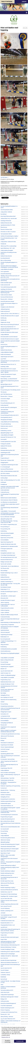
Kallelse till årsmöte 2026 (6, 222)
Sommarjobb (4, 439)
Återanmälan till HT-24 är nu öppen (8, 368)
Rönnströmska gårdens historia (8, 837)
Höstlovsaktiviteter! (5, 490)
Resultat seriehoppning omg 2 (7, 873)
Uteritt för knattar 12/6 (5, 673)
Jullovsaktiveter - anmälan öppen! (8, 596)
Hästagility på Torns (5, 695)
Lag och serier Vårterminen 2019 (8, 1018)
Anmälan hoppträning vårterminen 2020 (9, 904)
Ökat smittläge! (4, 570)
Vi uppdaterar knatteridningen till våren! (9, 464)
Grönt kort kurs (4, 344)
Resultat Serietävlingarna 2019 (7, 1007)
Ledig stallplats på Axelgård (7, 435)
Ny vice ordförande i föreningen (8, 516)
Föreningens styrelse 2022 (6, 548)
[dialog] (14, 1034)
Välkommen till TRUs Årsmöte (7, 883)
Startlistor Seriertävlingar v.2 (7, 581)
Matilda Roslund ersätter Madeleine (8, 497)
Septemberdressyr (5, 630)
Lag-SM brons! (4, 927)
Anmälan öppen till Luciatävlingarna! (9, 407)
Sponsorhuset (4, 979)
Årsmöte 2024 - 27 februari (7, 396)
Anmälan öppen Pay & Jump (7, 881)
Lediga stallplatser (5, 334)
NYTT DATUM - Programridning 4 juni (9, 524)
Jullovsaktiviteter (4, 409)
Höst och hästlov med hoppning (8, 772)
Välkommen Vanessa (5, 840)
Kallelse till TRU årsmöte (6, 446)
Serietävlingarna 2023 (5, 452)
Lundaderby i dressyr (5, 974)
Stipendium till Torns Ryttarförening (8, 699)
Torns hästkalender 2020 (6, 915)
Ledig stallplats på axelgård (7, 269)
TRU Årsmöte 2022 (5, 568)
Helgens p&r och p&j (5, 322)
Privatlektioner (4, 484)
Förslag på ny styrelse (5, 376)
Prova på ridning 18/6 (5, 528)
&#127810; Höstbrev (5, 473)
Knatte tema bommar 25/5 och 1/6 (8, 364)
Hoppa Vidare (4, 939)
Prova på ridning (4, 704)
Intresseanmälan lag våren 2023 (8, 450)
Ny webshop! (4, 214)
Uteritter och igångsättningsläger (8, 675)
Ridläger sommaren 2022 (6, 561)
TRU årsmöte (3, 392)
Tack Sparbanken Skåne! (6, 233)
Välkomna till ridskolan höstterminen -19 (10, 962)
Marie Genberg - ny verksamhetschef (9, 378)
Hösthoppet (3, 482)
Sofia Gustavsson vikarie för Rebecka (9, 500)
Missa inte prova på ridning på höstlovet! (10, 324)
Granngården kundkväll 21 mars (8, 553)
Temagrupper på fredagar (6, 419)
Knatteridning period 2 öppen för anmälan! (10, 951)
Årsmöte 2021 (4, 725)
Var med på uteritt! (5, 829)
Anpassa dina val (6, 1037)
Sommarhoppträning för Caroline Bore (9, 814)
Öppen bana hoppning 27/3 (7, 542)
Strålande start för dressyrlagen (8, 953)
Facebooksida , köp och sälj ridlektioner (10, 566)
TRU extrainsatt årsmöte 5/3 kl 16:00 (9, 557)
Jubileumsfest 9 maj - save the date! (9, 218)
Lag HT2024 (3, 358)
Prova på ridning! (4, 662)
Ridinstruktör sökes (5, 792)
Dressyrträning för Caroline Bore (8, 799)
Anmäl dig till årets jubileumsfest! (8, 216)
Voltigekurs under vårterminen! (7, 307)
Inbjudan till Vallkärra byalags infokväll (9, 614)
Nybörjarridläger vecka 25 (6, 384)
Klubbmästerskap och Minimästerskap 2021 (10, 622)
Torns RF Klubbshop (5, 908)
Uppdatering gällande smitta (7, 753)
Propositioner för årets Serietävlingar (9, 894)
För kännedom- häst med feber (8, 759)
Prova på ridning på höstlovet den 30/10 (9, 415)
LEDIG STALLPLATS (5, 992)
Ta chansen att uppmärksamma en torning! (10, 733)
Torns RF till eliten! (5, 970)
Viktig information (5, 644)
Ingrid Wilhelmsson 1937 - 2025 (8, 248)
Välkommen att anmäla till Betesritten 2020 (10, 826)
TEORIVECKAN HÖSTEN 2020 (7, 780)
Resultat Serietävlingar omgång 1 (8, 887)
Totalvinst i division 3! (5, 972)
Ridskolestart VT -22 (5, 589)
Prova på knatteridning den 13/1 (8, 403)
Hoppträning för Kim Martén (7, 744)
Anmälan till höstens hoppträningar (8, 960)
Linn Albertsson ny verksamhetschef (9, 502)
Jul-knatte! (3, 912)
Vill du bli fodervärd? (5, 632)
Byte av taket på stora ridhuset (7, 821)
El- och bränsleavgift (5, 466)
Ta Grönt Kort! (4, 788)
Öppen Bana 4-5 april (5, 853)
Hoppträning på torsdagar (6, 634)
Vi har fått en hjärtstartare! (6, 1005)
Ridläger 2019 (4, 999)
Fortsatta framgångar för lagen (7, 949)
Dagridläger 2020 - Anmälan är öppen (9, 896)
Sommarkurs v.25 (4, 714)
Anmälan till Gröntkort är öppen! (8, 600)
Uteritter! (2, 701)
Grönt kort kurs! (4, 428)
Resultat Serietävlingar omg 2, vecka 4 (9, 572)
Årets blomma (4, 227)
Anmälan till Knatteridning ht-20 (8, 819)
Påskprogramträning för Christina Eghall (9, 848)
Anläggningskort (4, 462)
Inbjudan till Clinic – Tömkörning (8, 790)
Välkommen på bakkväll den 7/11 (8, 326)
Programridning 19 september (7, 624)
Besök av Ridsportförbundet (7, 660)
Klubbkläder (3, 976)
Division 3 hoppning (5, 1010)
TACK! (2, 984)
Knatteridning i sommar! (6, 430)
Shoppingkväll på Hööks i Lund (8, 925)
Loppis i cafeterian (5, 612)
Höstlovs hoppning (5, 610)
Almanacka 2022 (4, 598)
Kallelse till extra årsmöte (6, 256)
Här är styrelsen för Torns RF (7, 697)
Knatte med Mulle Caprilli (6, 282)
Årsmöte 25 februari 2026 (6, 229)
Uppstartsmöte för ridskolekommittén (9, 546)
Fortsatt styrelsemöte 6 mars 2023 (8, 441)
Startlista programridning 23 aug (8, 801)
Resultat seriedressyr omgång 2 (8, 871)
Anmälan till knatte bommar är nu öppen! (10, 338)
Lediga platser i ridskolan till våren (8, 241)
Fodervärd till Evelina (5, 616)
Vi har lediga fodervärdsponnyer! (8, 555)
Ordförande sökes (5, 1001)
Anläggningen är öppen (6, 711)
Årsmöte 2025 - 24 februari (7, 299)
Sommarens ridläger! (5, 398)
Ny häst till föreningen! (6, 664)
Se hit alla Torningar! (5, 749)
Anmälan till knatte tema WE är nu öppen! (10, 315)
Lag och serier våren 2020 (6, 898)
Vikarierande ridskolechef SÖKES (8, 846)
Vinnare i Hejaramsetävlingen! (7, 747)
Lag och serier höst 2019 (6, 968)
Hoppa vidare (4, 935)
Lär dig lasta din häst (5, 716)
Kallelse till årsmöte (5, 577)
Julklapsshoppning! (5, 309)
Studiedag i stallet (5, 366)
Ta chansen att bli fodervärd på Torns (9, 1012)
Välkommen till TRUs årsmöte (7, 736)
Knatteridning (4, 448)
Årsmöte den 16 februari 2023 (7, 460)
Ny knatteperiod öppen (6, 587)
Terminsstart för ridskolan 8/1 (7, 742)
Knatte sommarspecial (6, 354)
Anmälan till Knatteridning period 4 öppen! (10, 844)
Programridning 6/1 (5, 458)
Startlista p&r (3, 320)
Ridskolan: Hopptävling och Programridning (10, 785)
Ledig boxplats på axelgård (7, 250)
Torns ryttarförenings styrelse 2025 (8, 287)
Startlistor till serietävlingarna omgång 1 (9, 236)
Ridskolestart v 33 (5, 636)
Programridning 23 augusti (6, 816)
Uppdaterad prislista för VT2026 (8, 225)
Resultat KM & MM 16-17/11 (7, 922)
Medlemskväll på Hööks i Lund (7, 681)
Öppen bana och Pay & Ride (7, 537)
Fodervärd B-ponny (5, 492)
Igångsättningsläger (5, 842)
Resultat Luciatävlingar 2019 (7, 910)
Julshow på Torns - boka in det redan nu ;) (10, 313)
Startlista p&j (3, 318)
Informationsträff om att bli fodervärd (9, 336)
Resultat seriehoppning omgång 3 (8, 865)
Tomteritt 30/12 (4, 751)
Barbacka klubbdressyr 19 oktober (8, 947)
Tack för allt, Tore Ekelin (6, 564)
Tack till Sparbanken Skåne (7, 209)
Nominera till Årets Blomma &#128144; (9, 889)
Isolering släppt (4, 477)
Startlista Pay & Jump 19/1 (6, 892)
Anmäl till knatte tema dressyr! (7, 301)
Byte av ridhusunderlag (6, 260)
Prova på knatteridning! (6, 424)
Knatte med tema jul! (5, 311)
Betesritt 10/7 (4, 668)
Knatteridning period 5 (6, 535)
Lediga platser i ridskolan (6, 211)
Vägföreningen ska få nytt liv (7, 356)
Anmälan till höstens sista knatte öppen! (10, 937)
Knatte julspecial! (4, 405)
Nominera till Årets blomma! (7, 469)
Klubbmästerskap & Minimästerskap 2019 (10, 945)
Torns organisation (5, 271)
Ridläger (2, 740)
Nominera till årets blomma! (7, 297)
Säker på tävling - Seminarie (7, 1016)
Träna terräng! (4, 833)
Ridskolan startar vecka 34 (6, 426)
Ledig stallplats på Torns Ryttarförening (10, 421)
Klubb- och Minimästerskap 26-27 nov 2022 (10, 480)
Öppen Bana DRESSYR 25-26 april (8, 850)
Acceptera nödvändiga (7, 1041)
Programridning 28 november (7, 608)
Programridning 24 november (7, 932)
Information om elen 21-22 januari (8, 231)
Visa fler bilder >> (4, 177)
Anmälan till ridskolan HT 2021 (7, 684)
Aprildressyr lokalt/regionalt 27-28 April (9, 996)
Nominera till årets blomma (7, 559)
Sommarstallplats (5, 539)
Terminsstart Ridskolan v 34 (7, 805)
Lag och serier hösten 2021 (7, 670)
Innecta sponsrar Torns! (6, 579)
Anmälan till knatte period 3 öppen (8, 374)
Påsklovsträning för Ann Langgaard (8, 718)
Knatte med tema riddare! (6, 294)
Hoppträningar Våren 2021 (6, 768)
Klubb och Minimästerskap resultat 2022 (10, 471)
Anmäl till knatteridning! (6, 273)
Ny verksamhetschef (5, 258)
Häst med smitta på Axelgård (7, 533)
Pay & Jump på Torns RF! (6, 906)
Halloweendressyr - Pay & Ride (7, 778)
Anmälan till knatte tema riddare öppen (9, 332)
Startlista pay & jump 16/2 (6, 875)
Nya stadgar (3, 693)
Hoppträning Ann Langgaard (7, 666)
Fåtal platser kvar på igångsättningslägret (10, 653)
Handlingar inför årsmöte (6, 289)
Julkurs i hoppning (5, 602)
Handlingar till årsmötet (6, 220)
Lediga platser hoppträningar (7, 994)
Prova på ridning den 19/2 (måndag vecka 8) (10, 389)
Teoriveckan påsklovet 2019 (7, 990)
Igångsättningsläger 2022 (6, 518)
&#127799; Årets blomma (6, 394)
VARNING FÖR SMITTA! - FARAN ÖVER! (9, 956)
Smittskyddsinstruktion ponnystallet (9, 649)
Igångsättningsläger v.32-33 (7, 432)
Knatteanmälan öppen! (6, 803)
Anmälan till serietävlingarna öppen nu (9, 591)
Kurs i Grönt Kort (4, 958)
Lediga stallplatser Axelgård (7, 352)
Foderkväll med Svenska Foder (7, 920)
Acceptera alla (19, 1041)
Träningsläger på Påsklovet (7, 722)
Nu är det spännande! (5, 639)
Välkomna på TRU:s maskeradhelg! (8, 246)
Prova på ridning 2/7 (5, 526)
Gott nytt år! (3, 593)
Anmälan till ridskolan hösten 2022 (8, 544)
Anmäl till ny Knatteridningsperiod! (8, 1003)
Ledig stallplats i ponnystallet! (7, 657)
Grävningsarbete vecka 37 (6, 417)
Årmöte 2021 (3, 738)
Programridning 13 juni (6, 679)
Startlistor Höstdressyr (6, 794)
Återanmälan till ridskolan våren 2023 (9, 475)
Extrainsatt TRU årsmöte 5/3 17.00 (8, 437)
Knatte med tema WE (5, 284)
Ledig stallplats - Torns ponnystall (8, 511)
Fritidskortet (3, 243)
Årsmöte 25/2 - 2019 (5, 1014)
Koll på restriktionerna (5, 651)
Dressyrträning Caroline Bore (7, 706)
